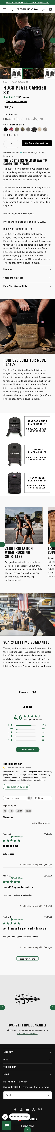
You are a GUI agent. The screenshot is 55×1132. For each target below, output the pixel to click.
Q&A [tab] (34, 692)
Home (5, 82)
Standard (9, 119)
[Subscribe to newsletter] (48, 1095)
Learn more (8, 156)
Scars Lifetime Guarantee (27, 1033)
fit (5, 811)
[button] (4, 9)
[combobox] (42, 823)
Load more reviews (27, 959)
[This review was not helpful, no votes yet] (49, 864)
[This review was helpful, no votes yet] (45, 864)
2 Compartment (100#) (35, 119)
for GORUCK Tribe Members (27, 3)
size (11, 811)
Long (19, 119)
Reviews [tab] (23, 692)
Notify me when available (36, 143)
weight (19, 811)
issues (28, 811)
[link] (43, 9)
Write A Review (28, 749)
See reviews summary (16, 101)
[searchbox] (15, 798)
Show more (8, 817)
